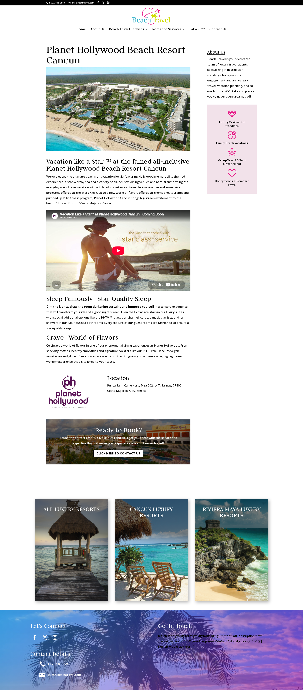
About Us (97, 29)
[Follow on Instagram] (55, 637)
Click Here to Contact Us (118, 453)
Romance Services (166, 29)
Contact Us (218, 29)
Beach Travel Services (126, 29)
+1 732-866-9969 (59, 664)
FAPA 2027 (197, 29)
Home (81, 29)
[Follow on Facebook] (34, 637)
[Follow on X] (45, 637)
